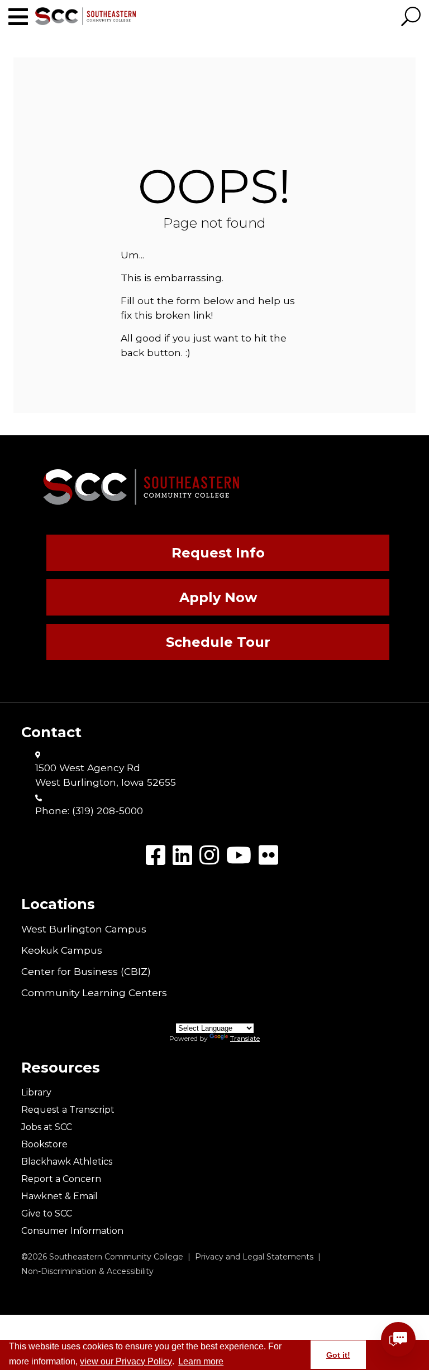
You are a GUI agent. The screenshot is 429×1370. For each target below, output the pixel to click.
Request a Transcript (68, 1109)
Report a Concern (61, 1179)
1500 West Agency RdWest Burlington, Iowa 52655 (105, 775)
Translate (245, 1038)
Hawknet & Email (59, 1196)
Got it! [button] (338, 1354)
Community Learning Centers (94, 992)
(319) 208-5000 (107, 810)
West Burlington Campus (83, 929)
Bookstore (44, 1144)
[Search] (411, 17)
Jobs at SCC (46, 1127)
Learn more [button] (200, 1361)
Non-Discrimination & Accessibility (87, 1271)
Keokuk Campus (61, 950)
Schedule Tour (218, 642)
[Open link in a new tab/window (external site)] (155, 855)
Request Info (218, 553)
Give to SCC (46, 1213)
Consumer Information (72, 1230)
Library (36, 1092)
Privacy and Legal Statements (254, 1257)
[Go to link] (21, 17)
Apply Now (218, 597)
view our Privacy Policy (126, 1361)
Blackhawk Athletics (66, 1161)
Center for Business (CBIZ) (86, 971)
